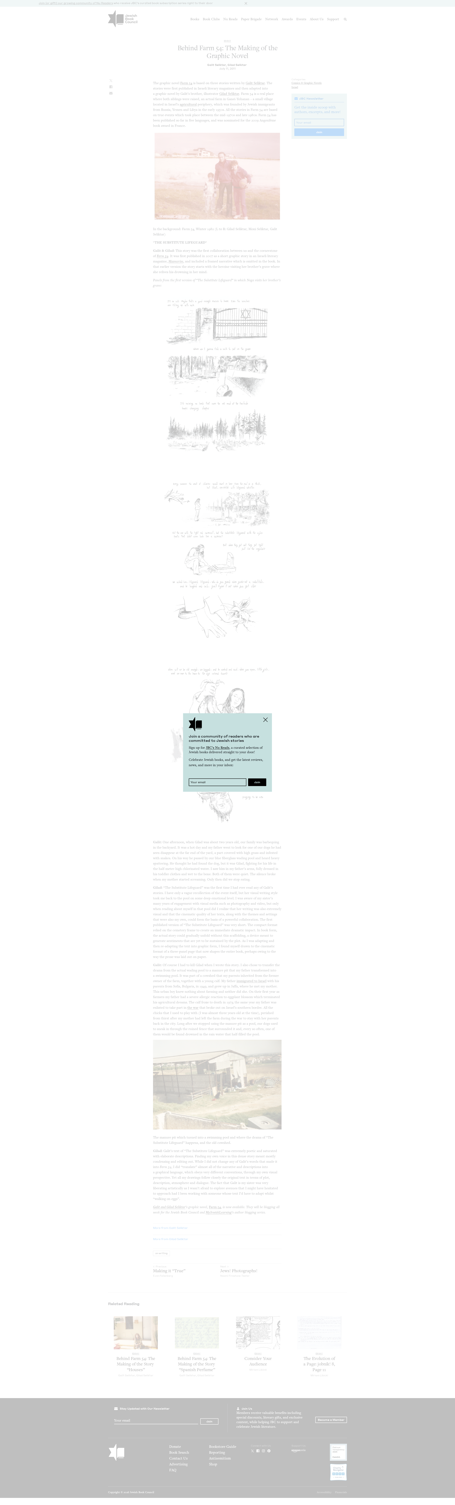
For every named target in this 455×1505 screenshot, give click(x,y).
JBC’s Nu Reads (217, 748)
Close (265, 719)
